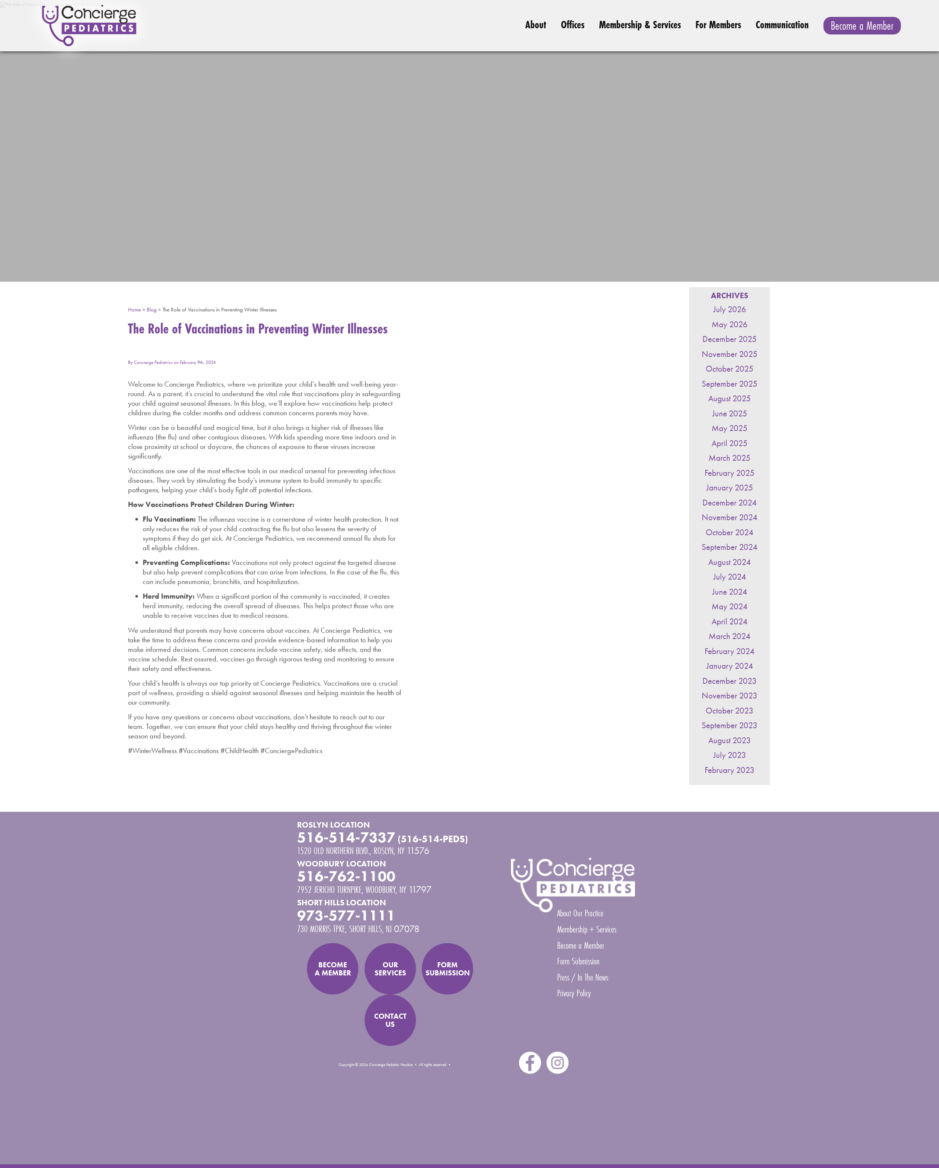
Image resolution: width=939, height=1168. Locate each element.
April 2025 (730, 443)
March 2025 (729, 458)
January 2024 (729, 666)
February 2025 (730, 473)
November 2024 (729, 517)
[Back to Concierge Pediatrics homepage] (164, 25)
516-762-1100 (346, 876)
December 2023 (729, 681)
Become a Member (862, 25)
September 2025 (729, 384)
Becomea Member (333, 969)
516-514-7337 (346, 837)
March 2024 (729, 636)
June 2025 (729, 413)
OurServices (390, 969)
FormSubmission (447, 969)
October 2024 (729, 532)
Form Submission (578, 961)
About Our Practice (580, 913)
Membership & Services (640, 25)
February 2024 (730, 651)
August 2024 (729, 562)
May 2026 (730, 324)
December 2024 (729, 502)
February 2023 (730, 770)
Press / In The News (582, 977)
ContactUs (390, 1020)
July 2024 (729, 577)
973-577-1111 (346, 916)
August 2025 (729, 398)
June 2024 (729, 592)
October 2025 (729, 369)
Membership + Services (586, 929)
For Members (718, 25)
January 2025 (729, 487)
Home (134, 309)
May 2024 (730, 606)
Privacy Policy (574, 993)
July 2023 (729, 755)
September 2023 (729, 725)
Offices (572, 25)
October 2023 (729, 710)
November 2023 (729, 695)
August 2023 (729, 740)
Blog (152, 309)
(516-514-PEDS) (433, 839)
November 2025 (729, 354)
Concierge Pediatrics (153, 362)
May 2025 (730, 428)
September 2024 (729, 547)
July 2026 (729, 309)
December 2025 (729, 339)
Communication (782, 25)
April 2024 (730, 621)
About (535, 25)
